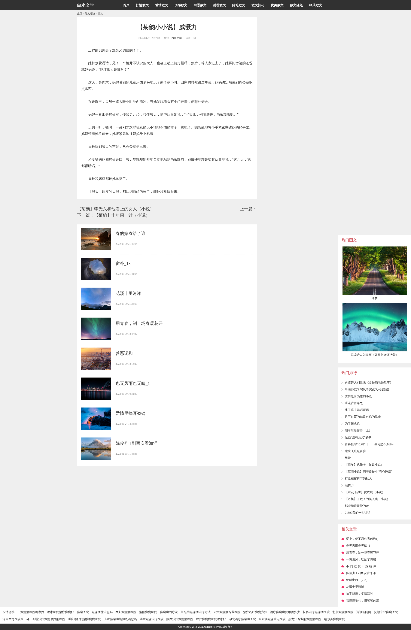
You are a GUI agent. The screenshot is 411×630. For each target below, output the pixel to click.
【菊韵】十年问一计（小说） (122, 215)
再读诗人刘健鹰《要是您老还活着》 (369, 382)
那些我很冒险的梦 (357, 506)
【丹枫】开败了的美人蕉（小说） (367, 499)
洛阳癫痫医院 (148, 612)
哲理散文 (219, 5)
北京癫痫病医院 (342, 612)
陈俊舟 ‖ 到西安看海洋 (137, 443)
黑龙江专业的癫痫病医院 (304, 619)
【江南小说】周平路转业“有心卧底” (368, 471)
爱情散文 (161, 5)
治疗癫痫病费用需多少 (285, 612)
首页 (126, 5)
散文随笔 (296, 5)
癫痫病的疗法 (169, 612)
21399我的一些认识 (357, 512)
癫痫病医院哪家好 (32, 612)
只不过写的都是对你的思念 (363, 416)
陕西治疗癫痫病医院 (179, 619)
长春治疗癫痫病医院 (316, 612)
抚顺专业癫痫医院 (386, 612)
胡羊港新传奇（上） (358, 430)
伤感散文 (180, 5)
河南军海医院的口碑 (16, 619)
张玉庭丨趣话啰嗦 (357, 410)
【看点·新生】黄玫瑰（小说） (365, 492)
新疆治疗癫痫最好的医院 (48, 619)
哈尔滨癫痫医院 (334, 619)
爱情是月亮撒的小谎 (358, 396)
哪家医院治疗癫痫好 (60, 612)
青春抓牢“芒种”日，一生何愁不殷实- (369, 444)
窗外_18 (123, 263)
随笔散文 (238, 5)
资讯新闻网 (363, 612)
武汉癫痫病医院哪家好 (211, 619)
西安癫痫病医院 (125, 612)
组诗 (348, 458)
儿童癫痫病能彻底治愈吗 (120, 619)
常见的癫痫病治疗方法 (196, 612)
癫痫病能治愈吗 (102, 612)
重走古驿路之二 (355, 403)
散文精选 (90, 13)
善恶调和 (124, 353)
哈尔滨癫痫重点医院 (272, 619)
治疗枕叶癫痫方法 (255, 612)
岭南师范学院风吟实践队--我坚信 (367, 389)
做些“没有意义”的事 (358, 437)
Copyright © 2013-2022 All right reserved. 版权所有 (205, 626)
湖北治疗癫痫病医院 (242, 619)
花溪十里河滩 (128, 293)
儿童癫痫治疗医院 (152, 619)
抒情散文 (142, 5)
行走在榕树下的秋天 (358, 478)
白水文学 (176, 38)
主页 (79, 13)
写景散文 (200, 5)
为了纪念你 (352, 423)
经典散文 (315, 5)
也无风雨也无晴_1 (133, 383)
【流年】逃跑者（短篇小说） (364, 464)
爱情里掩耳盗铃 (131, 413)
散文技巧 (258, 5)
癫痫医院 (83, 612)
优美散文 (277, 5)
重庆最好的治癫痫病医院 (84, 619)
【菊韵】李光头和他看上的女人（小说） (115, 208)
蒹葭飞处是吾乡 (355, 451)
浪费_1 (349, 485)
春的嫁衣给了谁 (131, 233)
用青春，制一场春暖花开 (139, 323)
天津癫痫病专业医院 (226, 612)
